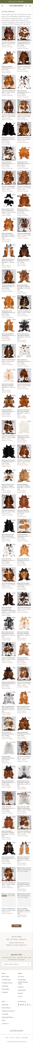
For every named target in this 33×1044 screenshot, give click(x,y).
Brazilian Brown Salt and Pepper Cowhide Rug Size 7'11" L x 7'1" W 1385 (8, 709)
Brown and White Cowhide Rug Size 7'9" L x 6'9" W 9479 (24, 163)
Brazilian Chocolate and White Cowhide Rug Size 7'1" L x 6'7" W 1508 (23, 412)
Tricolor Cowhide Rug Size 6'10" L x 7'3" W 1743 (8, 584)
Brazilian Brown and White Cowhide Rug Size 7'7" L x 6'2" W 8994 (8, 1035)
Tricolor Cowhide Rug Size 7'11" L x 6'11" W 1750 (8, 115)
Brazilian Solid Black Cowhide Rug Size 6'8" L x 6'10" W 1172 (9, 139)
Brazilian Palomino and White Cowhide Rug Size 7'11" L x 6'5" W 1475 (8, 386)
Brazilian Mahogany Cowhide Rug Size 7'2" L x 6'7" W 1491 (24, 261)
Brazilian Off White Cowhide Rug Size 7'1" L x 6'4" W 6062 (24, 437)
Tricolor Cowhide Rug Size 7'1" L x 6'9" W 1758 (8, 883)
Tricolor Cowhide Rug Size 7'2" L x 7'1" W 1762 (24, 460)
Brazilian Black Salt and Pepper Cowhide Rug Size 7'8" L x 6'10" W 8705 (8, 634)
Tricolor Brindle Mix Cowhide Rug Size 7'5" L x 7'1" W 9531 (24, 44)
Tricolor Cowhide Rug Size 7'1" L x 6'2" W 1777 (24, 757)
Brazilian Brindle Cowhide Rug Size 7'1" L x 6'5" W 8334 (24, 659)
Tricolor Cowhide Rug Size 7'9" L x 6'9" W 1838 (24, 311)
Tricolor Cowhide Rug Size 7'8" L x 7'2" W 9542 (24, 934)
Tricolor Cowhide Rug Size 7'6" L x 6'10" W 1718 (8, 909)
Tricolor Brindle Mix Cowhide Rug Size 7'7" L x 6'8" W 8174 (8, 287)
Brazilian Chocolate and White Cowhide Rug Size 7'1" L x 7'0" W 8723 (8, 487)
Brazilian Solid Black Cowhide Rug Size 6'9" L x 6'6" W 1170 (9, 461)
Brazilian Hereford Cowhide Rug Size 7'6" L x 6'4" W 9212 (8, 335)
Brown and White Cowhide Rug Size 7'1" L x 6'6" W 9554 (24, 536)
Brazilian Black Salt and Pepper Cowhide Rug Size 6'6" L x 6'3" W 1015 (23, 783)
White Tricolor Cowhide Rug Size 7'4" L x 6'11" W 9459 (24, 92)
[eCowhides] (16, 5)
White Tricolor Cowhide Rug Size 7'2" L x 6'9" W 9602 (8, 163)
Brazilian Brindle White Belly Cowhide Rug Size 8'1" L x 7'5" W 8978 (8, 834)
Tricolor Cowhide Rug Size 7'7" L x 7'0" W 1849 (24, 608)
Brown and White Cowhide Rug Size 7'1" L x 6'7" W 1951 (24, 210)
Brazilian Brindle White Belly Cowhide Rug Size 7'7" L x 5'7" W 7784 (23, 911)
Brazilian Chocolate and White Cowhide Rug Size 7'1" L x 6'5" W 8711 (8, 262)
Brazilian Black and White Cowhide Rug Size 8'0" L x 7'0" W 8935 (8, 536)
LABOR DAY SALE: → (16, 1)
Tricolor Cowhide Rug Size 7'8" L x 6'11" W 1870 (24, 187)
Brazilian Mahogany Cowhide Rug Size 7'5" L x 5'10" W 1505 (8, 782)
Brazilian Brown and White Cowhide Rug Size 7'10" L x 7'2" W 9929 (24, 708)
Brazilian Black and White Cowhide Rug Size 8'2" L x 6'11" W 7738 (8, 210)
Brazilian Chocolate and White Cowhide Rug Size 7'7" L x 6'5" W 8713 (23, 859)
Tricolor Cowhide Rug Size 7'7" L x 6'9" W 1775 (8, 91)
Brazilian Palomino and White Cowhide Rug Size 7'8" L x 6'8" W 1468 (23, 634)
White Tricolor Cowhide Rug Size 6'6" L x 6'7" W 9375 (24, 361)
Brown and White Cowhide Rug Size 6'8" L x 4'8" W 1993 (9, 312)
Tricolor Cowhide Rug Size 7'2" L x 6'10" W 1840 (8, 436)
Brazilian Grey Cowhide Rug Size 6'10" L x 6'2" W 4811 (8, 758)
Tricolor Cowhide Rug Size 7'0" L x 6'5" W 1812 (24, 115)
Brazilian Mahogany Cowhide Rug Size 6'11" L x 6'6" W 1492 (24, 585)
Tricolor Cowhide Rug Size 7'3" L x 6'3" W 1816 (8, 187)
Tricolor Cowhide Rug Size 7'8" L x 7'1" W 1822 (24, 138)
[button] (2, 6)
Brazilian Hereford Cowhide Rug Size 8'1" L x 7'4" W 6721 (24, 512)
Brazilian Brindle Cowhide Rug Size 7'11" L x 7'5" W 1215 (9, 68)
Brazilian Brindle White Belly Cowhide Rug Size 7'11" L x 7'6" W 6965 (23, 288)
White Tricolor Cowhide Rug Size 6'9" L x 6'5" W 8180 (9, 734)
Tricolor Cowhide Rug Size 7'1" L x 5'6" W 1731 (8, 360)
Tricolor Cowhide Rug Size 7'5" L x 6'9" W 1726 (8, 43)
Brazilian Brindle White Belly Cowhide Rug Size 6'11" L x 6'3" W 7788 (8, 236)
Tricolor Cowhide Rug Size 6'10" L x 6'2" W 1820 (24, 832)
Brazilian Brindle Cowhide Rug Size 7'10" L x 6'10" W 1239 (8, 411)
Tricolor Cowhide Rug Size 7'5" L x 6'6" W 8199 (24, 384)
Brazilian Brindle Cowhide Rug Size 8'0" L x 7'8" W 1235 (24, 734)
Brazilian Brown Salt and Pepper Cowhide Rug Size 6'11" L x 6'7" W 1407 (24, 885)
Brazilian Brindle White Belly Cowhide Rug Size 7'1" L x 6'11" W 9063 (23, 487)
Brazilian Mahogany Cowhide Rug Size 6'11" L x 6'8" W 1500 (9, 858)
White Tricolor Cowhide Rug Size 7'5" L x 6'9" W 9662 (8, 808)
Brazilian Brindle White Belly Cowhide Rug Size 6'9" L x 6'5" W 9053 (8, 986)
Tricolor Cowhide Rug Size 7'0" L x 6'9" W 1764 (8, 658)
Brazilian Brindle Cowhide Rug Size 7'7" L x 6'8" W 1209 (24, 1011)
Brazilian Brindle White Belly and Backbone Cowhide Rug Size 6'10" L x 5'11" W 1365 (9, 610)
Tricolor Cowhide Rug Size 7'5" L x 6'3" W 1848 (24, 683)
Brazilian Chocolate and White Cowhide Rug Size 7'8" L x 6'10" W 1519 (8, 960)
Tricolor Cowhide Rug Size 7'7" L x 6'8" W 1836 (24, 67)
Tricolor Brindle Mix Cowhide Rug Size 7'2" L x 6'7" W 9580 (8, 1011)
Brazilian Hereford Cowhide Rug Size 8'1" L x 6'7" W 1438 (24, 560)
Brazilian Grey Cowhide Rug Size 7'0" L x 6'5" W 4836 (24, 985)
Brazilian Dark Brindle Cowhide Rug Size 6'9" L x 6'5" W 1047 (9, 684)
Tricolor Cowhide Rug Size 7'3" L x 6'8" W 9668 (24, 234)
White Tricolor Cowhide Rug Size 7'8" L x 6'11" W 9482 (8, 560)
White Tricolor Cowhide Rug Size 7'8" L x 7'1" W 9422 (8, 935)
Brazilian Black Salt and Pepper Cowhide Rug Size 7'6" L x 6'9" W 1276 (23, 336)
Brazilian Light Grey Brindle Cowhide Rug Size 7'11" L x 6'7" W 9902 (24, 808)
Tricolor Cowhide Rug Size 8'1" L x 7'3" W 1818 (24, 958)
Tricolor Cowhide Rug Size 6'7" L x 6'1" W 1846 (24, 1034)
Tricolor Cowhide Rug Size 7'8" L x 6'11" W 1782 (8, 511)
